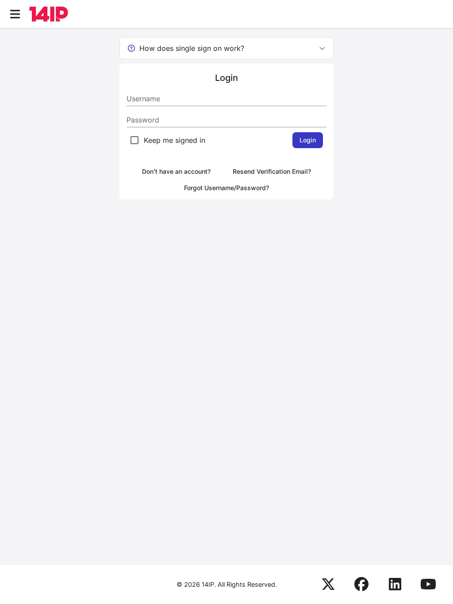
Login (307, 140)
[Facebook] (361, 584)
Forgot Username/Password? (226, 187)
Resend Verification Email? (272, 171)
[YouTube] (428, 584)
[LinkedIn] (395, 584)
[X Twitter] (328, 584)
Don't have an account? (176, 171)
